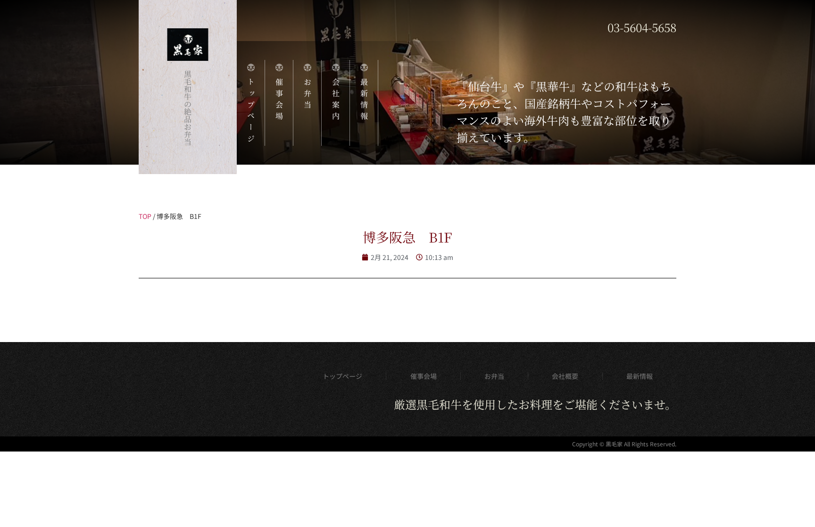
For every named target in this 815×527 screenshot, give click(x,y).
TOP (145, 216)
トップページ (342, 376)
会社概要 (565, 376)
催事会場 (423, 376)
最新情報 (639, 376)
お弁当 (494, 376)
